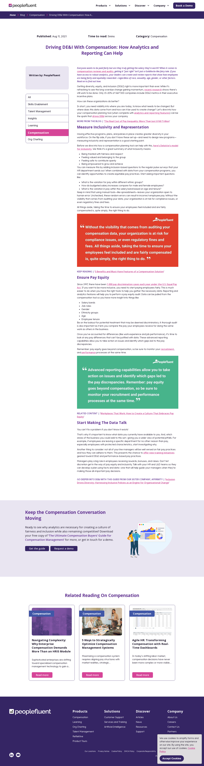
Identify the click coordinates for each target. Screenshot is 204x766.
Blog (22, 15)
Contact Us (173, 726)
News (139, 722)
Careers (172, 722)
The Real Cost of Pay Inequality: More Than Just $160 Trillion (136, 121)
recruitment (167, 349)
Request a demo (64, 548)
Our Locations (90, 751)
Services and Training (115, 722)
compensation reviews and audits (95, 71)
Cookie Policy (116, 751)
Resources (141, 726)
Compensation (37, 15)
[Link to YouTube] (18, 755)
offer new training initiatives (158, 452)
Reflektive (78, 736)
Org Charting (35, 139)
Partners (172, 731)
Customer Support (114, 717)
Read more (42, 675)
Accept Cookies (171, 758)
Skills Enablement (38, 104)
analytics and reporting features (152, 112)
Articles (140, 717)
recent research (153, 89)
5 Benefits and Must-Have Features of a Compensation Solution (129, 271)
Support (140, 731)
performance (89, 352)
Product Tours (80, 741)
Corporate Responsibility (146, 751)
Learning (33, 125)
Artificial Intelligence (114, 726)
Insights (32, 118)
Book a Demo (184, 5)
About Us (172, 717)
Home (13, 15)
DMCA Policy (129, 751)
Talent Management (39, 111)
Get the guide (37, 548)
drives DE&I (98, 116)
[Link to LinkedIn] (11, 755)
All (29, 97)
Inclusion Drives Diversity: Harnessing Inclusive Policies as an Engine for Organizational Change (126, 481)
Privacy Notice (103, 751)
